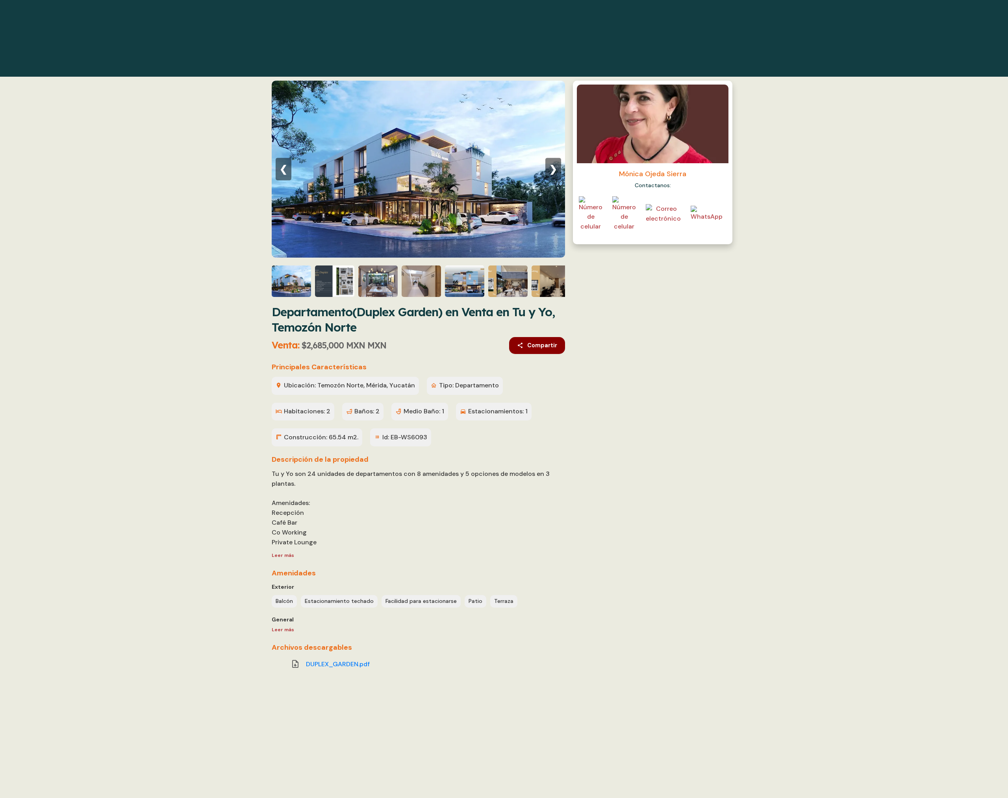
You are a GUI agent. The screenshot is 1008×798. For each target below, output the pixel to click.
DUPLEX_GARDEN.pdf (338, 664)
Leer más (283, 555)
